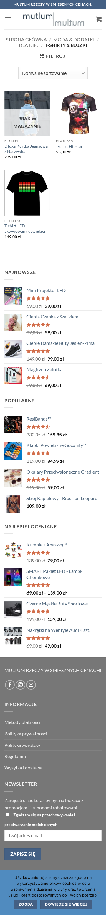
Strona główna (26, 39)
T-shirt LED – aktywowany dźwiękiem (26, 229)
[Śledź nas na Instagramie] (20, 685)
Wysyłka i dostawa (23, 767)
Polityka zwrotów (22, 745)
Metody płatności (22, 722)
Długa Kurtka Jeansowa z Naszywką (26, 149)
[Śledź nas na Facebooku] (10, 685)
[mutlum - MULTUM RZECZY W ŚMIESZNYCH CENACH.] (53, 19)
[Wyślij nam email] (31, 685)
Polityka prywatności (25, 733)
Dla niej (29, 45)
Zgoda (26, 904)
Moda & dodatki (74, 39)
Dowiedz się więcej (66, 904)
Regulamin (15, 756)
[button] (7, 19)
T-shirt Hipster (69, 146)
